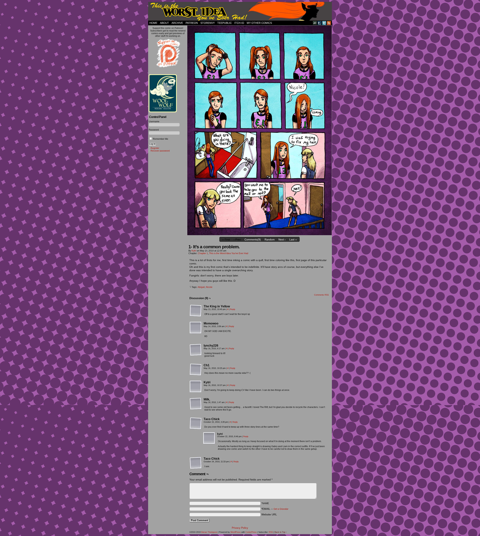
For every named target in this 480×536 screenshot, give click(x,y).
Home (153, 22)
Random (270, 239)
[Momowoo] (196, 328)
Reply (232, 309)
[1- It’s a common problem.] (259, 234)
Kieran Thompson (209, 532)
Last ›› (293, 239)
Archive (177, 22)
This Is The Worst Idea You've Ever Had (240, 11)
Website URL (269, 514)
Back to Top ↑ (280, 532)
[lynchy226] (196, 350)
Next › (282, 239)
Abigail (201, 287)
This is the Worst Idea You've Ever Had (228, 253)
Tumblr (319, 23)
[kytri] (209, 438)
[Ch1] (196, 370)
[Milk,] (196, 404)
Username (154, 121)
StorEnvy (207, 22)
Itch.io (239, 22)
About (164, 22)
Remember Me (160, 139)
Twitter (324, 23)
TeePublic (224, 22)
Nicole (209, 287)
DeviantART (315, 23)
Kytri (194, 250)
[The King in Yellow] (196, 311)
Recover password (160, 150)
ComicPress (251, 532)
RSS (329, 23)
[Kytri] (196, 387)
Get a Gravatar (281, 509)
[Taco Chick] (196, 423)
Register (155, 148)
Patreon (192, 22)
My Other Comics (259, 22)
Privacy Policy (240, 527)
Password (154, 129)
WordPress (235, 532)
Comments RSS (321, 295)
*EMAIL (274, 508)
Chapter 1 (203, 253)
